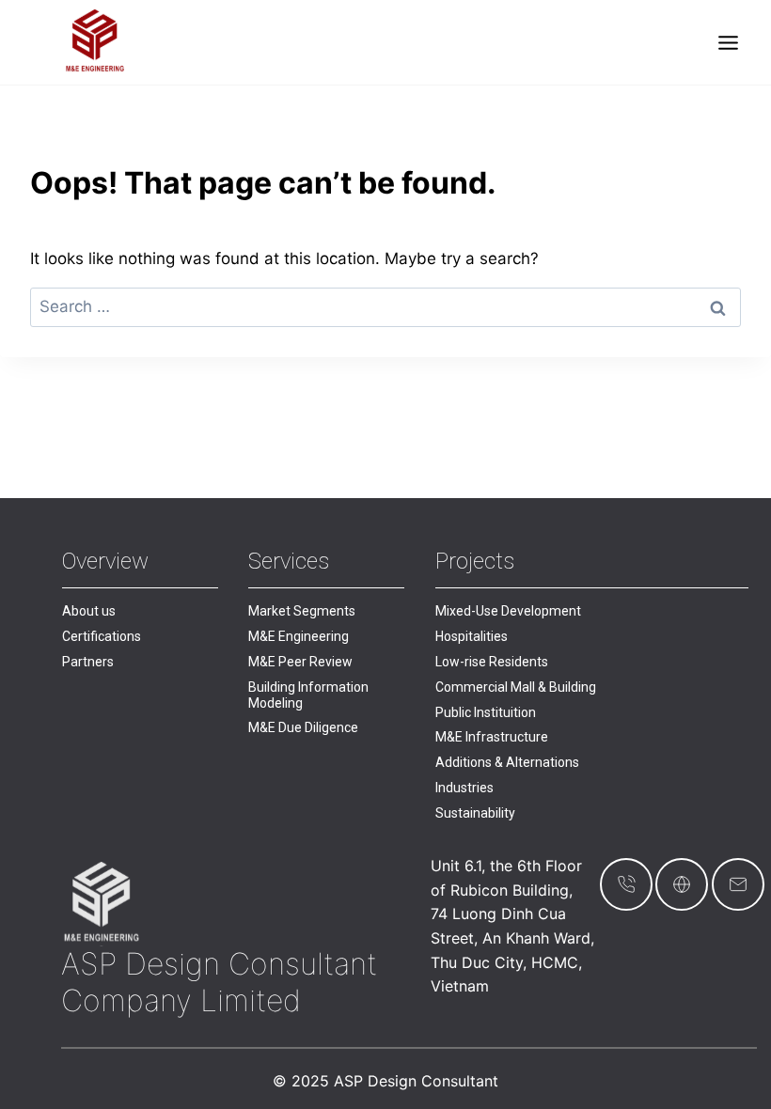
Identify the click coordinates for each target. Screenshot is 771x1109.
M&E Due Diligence (303, 727)
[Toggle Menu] (728, 42)
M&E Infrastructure (491, 736)
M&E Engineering (298, 636)
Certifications (101, 636)
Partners (88, 661)
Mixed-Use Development (508, 610)
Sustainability (475, 812)
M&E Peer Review (300, 661)
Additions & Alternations (507, 762)
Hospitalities (471, 636)
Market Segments (301, 610)
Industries (464, 787)
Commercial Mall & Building (515, 687)
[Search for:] (385, 306)
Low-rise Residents (491, 661)
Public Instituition (485, 712)
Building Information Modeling (308, 695)
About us (89, 610)
